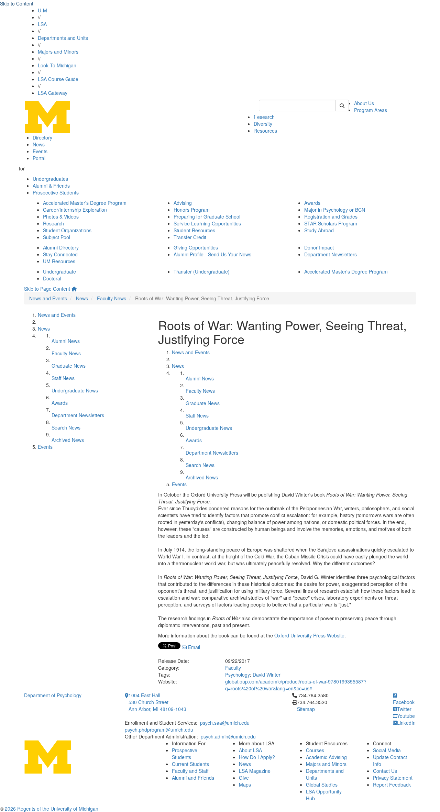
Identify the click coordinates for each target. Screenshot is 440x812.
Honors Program (192, 209)
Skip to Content (16, 3)
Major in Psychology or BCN (334, 209)
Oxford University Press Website (309, 635)
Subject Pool (56, 237)
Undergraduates (50, 178)
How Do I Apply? (257, 757)
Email (193, 647)
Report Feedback (392, 784)
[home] (74, 288)
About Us (364, 103)
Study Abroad (319, 230)
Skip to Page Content (47, 288)
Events (40, 151)
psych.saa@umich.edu (225, 722)
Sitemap (306, 708)
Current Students (190, 763)
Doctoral (52, 278)
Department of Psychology (52, 695)
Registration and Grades (331, 216)
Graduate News (69, 365)
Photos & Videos (61, 216)
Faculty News (111, 298)
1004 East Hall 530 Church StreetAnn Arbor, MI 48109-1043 (157, 702)
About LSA (250, 750)
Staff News (63, 378)
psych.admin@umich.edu (228, 736)
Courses (315, 750)
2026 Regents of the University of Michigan (51, 808)
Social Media (387, 750)
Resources (265, 130)
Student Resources (194, 230)
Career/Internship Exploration (75, 209)
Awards (312, 202)
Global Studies (322, 784)
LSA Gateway (52, 92)
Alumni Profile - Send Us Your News (212, 254)
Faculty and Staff (190, 770)
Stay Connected (60, 254)
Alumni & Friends (51, 185)
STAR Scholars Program (330, 223)
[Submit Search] (342, 105)
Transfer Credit (190, 237)
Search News (66, 427)
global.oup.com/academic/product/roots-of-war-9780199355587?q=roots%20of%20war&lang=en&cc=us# (295, 685)
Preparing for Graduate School (207, 216)
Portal (39, 158)
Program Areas (370, 110)
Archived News (68, 439)
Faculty (233, 667)
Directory (42, 137)
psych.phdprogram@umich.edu (159, 729)
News (39, 144)
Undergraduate (59, 271)
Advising (183, 202)
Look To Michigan (57, 65)
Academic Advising (326, 757)
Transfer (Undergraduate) (202, 271)
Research (264, 116)
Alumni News (66, 340)
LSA (42, 24)
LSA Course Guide (58, 79)
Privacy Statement (392, 777)
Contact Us (385, 770)
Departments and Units (63, 37)
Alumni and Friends (193, 777)
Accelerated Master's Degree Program (84, 202)
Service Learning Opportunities (207, 223)
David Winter (266, 674)
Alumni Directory (61, 247)
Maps (245, 784)
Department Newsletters (330, 254)
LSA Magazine (255, 770)
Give (244, 777)
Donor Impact (319, 247)
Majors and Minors (58, 51)
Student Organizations (67, 230)
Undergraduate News (75, 390)
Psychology (237, 674)
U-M (42, 10)
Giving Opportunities (196, 247)
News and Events (48, 298)
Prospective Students (56, 192)
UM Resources (59, 261)
